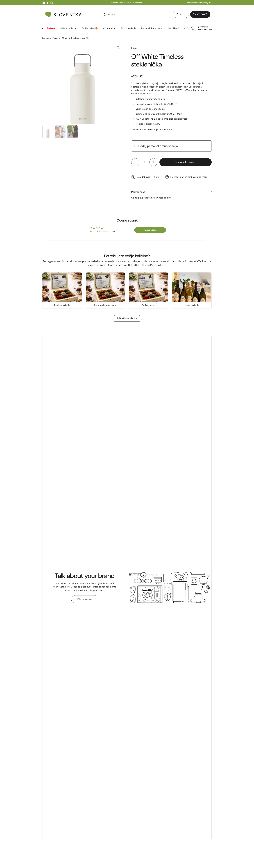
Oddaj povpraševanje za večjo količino (151, 197)
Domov (45, 38)
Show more (84, 599)
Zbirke (55, 38)
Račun (183, 14)
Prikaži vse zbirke (127, 318)
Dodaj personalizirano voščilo (158, 146)
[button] (135, 162)
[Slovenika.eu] (63, 14)
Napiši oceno (150, 230)
